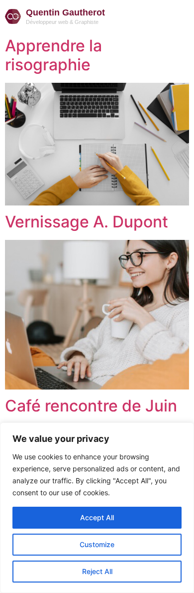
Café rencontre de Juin (91, 405)
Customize (97, 544)
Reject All (97, 571)
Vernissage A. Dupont (86, 221)
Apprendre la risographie (53, 55)
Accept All (97, 517)
